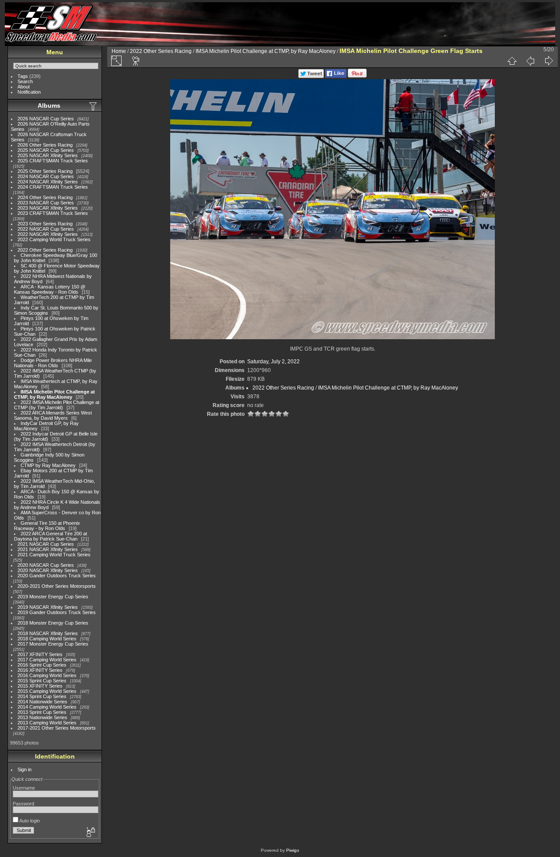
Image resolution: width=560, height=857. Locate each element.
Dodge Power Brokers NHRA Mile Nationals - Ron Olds (53, 363)
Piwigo (292, 850)
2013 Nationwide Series (42, 717)
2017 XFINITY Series (40, 654)
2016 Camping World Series (47, 675)
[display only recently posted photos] (93, 106)
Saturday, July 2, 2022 (273, 361)
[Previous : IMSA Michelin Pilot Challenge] (530, 61)
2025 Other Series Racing (45, 171)
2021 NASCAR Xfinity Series (48, 549)
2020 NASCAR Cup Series (46, 565)
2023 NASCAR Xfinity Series (48, 208)
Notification (29, 92)
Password (23, 803)
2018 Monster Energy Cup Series (53, 622)
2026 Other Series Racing (45, 145)
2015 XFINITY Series (40, 685)
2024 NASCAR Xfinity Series (48, 181)
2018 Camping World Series (47, 638)
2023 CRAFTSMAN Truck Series (53, 213)
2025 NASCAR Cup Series (46, 150)
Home (119, 51)
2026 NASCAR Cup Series (46, 118)
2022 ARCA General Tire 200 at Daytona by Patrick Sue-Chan (50, 536)
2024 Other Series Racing (45, 197)
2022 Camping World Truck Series (54, 239)
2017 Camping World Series (47, 659)
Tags (23, 76)
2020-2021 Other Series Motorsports (57, 586)
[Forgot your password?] (90, 832)
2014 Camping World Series (47, 706)
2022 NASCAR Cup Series (46, 229)
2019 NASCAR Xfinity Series (48, 607)
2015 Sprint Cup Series (42, 680)
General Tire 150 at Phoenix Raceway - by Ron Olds (47, 525)
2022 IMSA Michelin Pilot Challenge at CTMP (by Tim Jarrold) (56, 405)
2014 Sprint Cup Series (42, 696)
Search (25, 81)
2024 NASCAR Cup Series (46, 176)
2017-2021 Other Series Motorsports (57, 728)
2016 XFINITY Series (40, 670)
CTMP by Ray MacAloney (48, 465)
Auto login (29, 820)
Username (24, 787)
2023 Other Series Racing (45, 223)
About (24, 86)
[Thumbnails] (512, 61)
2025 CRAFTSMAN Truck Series (53, 160)
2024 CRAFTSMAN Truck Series (53, 187)
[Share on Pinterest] (357, 76)
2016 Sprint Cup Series (42, 664)
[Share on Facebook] (335, 76)
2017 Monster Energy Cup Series (53, 643)
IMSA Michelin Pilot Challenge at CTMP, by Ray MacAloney (54, 394)
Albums (49, 105)
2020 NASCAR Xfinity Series (48, 570)
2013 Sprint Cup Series (42, 712)
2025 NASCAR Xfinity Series (48, 155)
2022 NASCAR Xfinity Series (48, 234)
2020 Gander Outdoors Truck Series (57, 575)
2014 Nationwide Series (42, 701)
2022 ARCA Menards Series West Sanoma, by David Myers (53, 415)
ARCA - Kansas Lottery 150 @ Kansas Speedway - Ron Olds (49, 289)
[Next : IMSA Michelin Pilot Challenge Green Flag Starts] (548, 61)
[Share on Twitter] (311, 76)
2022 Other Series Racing (45, 250)
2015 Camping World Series (47, 691)
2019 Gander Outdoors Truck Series (57, 612)
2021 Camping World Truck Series (54, 554)
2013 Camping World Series (47, 722)
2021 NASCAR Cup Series (46, 544)
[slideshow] (136, 61)
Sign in (25, 769)
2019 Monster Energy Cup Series (53, 596)
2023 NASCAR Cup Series (46, 202)
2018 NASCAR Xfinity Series (48, 633)
